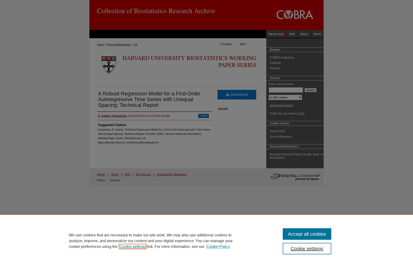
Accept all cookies (307, 234)
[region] (206, 240)
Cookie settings (133, 247)
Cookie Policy (218, 247)
